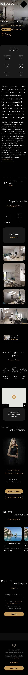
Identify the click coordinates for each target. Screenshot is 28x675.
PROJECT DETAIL (6, 334)
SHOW (3, 179)
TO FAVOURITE (3, 34)
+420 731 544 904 (14, 479)
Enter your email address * (14, 595)
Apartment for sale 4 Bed (12, 528)
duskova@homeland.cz (14, 482)
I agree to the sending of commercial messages (15, 607)
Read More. (16, 658)
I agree (15, 602)
